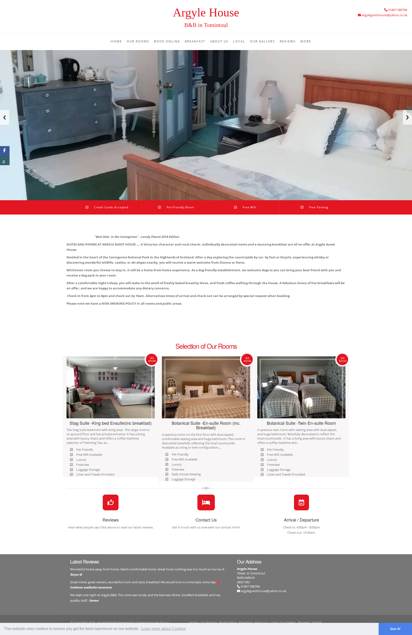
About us (219, 41)
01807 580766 (250, 586)
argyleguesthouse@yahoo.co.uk (263, 591)
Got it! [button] (395, 629)
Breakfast (195, 41)
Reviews (288, 41)
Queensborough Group (152, 622)
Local (239, 41)
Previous (4, 117)
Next (407, 117)
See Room (152, 359)
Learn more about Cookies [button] (163, 629)
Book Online (167, 41)
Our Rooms (138, 41)
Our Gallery (262, 41)
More (305, 41)
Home (116, 41)
